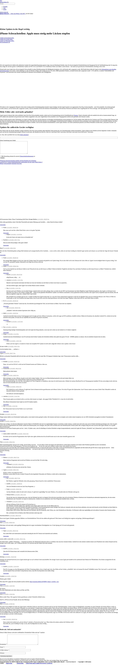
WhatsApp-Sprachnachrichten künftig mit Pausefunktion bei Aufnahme (18, 160)
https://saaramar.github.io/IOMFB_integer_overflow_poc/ (44, 581)
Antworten (2, 224)
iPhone (2, 163)
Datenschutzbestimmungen (26, 156)
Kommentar (3, 644)
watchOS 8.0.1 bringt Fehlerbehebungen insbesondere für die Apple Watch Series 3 (21, 162)
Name (2, 647)
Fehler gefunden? (24, 134)
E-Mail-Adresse (4, 650)
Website (2, 653)
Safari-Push (29, 663)
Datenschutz (20, 663)
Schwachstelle (7, 163)
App (4, 8)
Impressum (9, 663)
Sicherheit (13, 163)
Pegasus (76, 115)
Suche (4, 9)
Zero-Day (19, 163)
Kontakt (5, 6)
